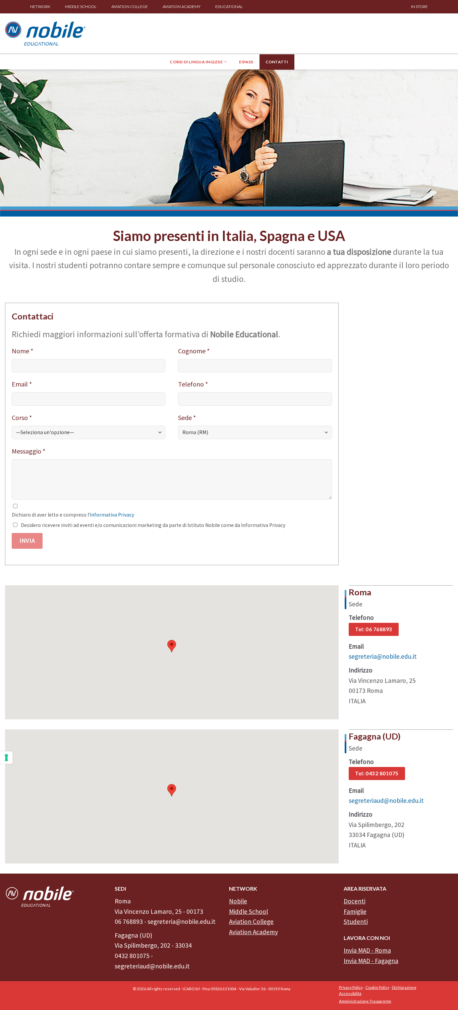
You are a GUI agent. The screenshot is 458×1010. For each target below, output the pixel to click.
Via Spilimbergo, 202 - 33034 (153, 945)
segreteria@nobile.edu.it (383, 656)
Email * (22, 384)
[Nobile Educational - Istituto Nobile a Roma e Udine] (45, 33)
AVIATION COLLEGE (129, 6)
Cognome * (194, 351)
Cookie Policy (377, 987)
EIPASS (246, 61)
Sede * (187, 417)
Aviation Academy (253, 932)
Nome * (22, 351)
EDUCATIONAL (229, 6)
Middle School (248, 911)
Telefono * (193, 384)
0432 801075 (132, 956)
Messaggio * (28, 451)
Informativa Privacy (112, 515)
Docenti (354, 901)
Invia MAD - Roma (367, 950)
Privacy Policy (351, 987)
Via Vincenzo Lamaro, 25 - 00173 (159, 911)
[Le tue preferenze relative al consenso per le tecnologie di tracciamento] (6, 757)
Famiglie (355, 911)
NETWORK (40, 6)
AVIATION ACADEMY (182, 6)
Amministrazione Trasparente (365, 1001)
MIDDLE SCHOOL (81, 6)
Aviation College (251, 921)
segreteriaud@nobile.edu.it (386, 800)
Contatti (277, 61)
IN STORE (419, 6)
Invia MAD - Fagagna (371, 961)
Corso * (22, 417)
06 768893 (129, 921)
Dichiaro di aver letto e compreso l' (73, 515)
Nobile (238, 901)
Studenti (356, 921)
